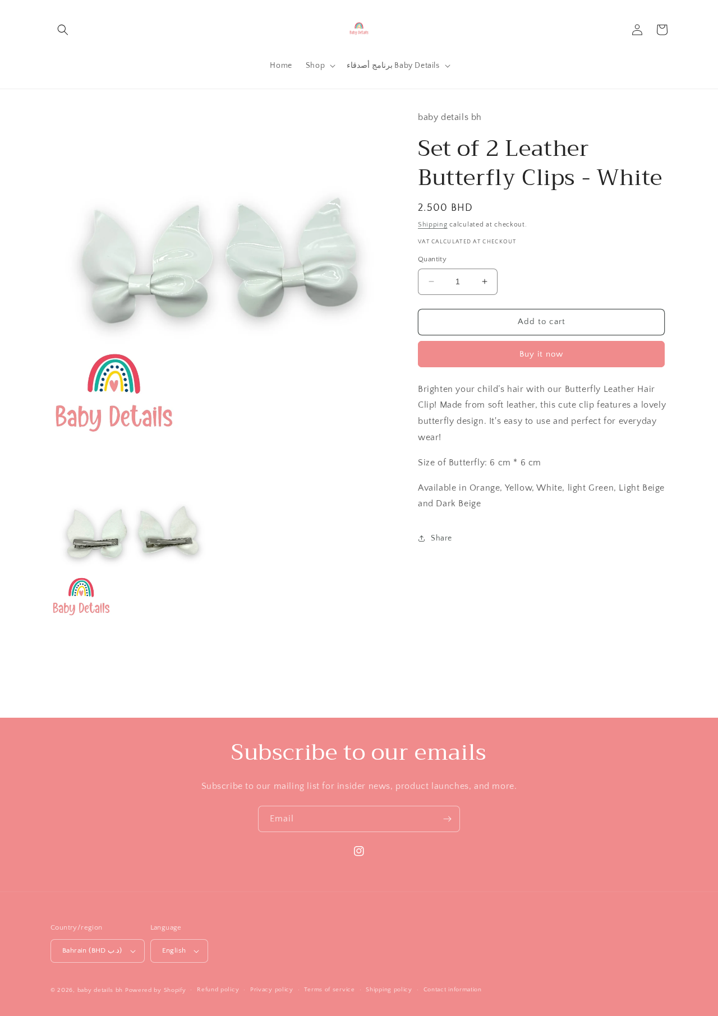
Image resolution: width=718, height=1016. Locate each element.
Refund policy (218, 989)
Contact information (453, 989)
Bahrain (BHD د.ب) (92, 950)
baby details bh (100, 990)
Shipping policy (389, 989)
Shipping (433, 224)
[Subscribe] (447, 819)
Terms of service (329, 989)
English (174, 950)
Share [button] (441, 537)
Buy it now (541, 353)
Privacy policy (271, 989)
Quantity (432, 259)
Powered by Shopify (155, 990)
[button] (62, 29)
